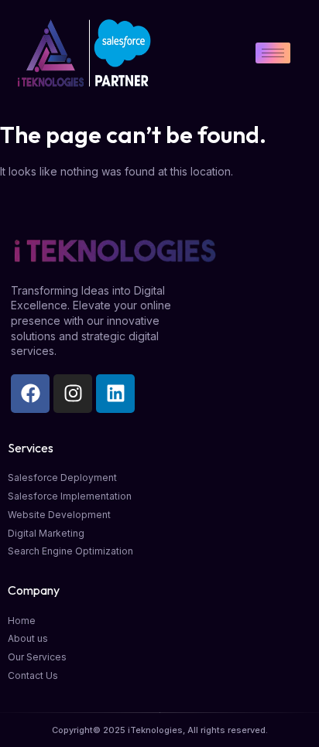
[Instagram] (72, 393)
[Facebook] (30, 393)
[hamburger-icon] (273, 53)
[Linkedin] (115, 393)
